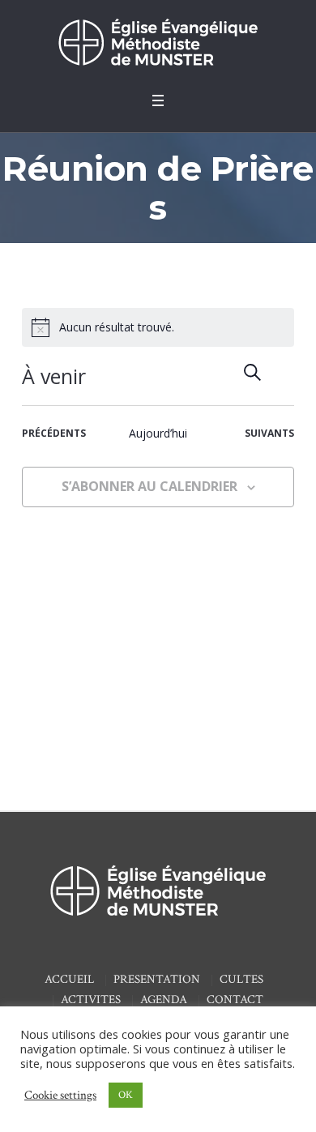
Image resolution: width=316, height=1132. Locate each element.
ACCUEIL (69, 979)
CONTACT (235, 999)
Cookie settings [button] (60, 1095)
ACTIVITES (91, 999)
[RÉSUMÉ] (282, 372)
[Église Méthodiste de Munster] (158, 41)
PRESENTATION (156, 979)
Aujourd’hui (158, 433)
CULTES (241, 979)
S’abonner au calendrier (149, 486)
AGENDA (163, 999)
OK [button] (125, 1095)
